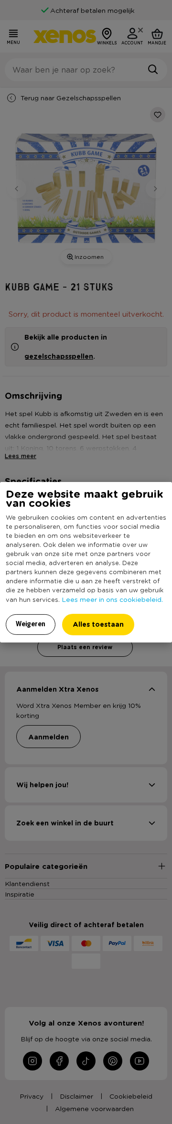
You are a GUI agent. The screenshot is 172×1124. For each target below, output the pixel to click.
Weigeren (30, 624)
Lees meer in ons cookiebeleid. (112, 599)
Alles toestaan (98, 624)
